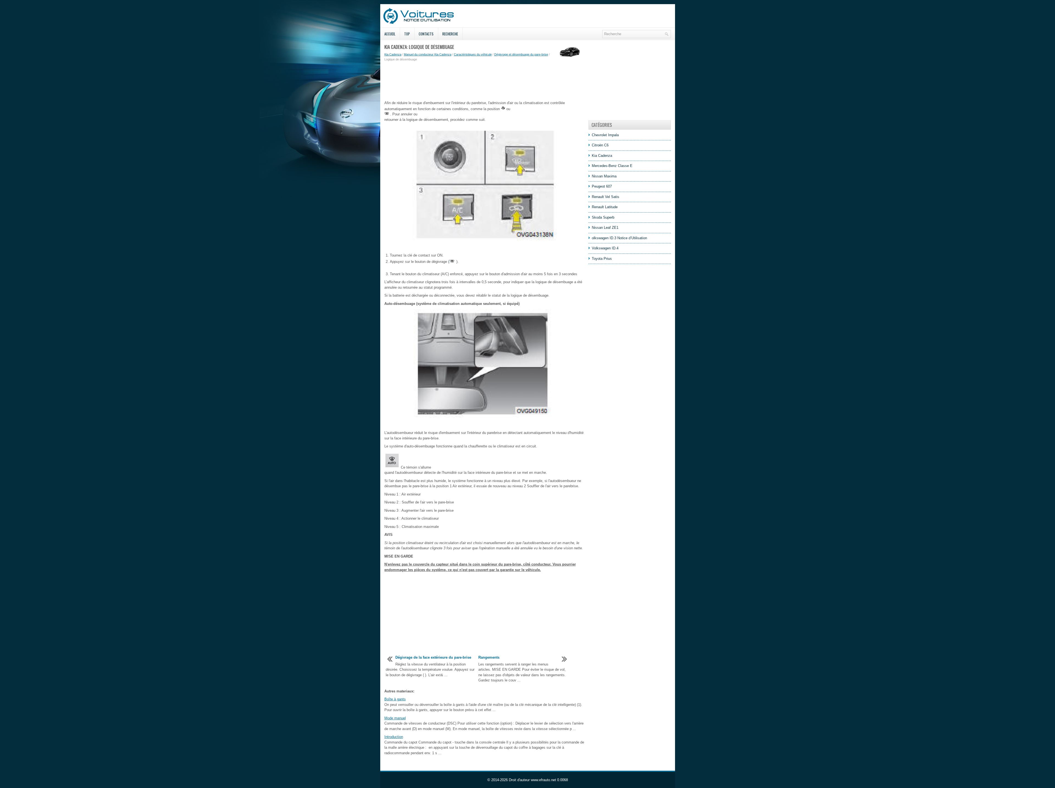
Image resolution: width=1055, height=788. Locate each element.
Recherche (450, 34)
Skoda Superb (603, 217)
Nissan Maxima (604, 176)
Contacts (426, 34)
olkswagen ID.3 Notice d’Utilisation (619, 238)
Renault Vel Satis (605, 197)
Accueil (389, 34)
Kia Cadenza (392, 54)
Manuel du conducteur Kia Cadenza (427, 54)
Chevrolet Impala (605, 135)
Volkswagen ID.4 (605, 248)
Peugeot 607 (602, 186)
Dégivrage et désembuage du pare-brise (521, 54)
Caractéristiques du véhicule (473, 54)
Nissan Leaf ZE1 (605, 227)
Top (407, 34)
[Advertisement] (484, 81)
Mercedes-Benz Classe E (612, 166)
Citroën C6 (600, 145)
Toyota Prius (602, 259)
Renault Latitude (605, 207)
